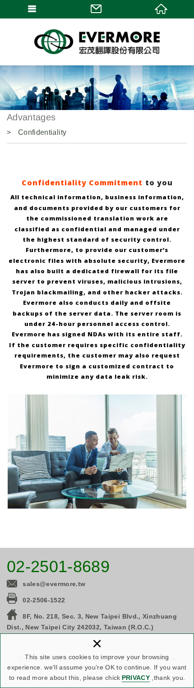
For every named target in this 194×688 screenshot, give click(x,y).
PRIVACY (136, 677)
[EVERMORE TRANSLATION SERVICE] (97, 41)
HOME (161, 9)
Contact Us (97, 9)
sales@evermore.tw (54, 583)
